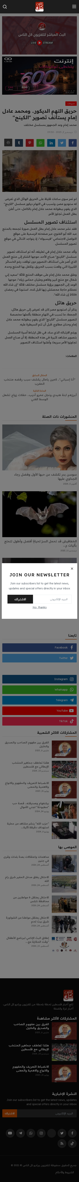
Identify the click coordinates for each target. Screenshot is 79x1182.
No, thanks (40, 607)
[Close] (71, 568)
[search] (5, 6)
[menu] (74, 6)
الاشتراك (20, 599)
